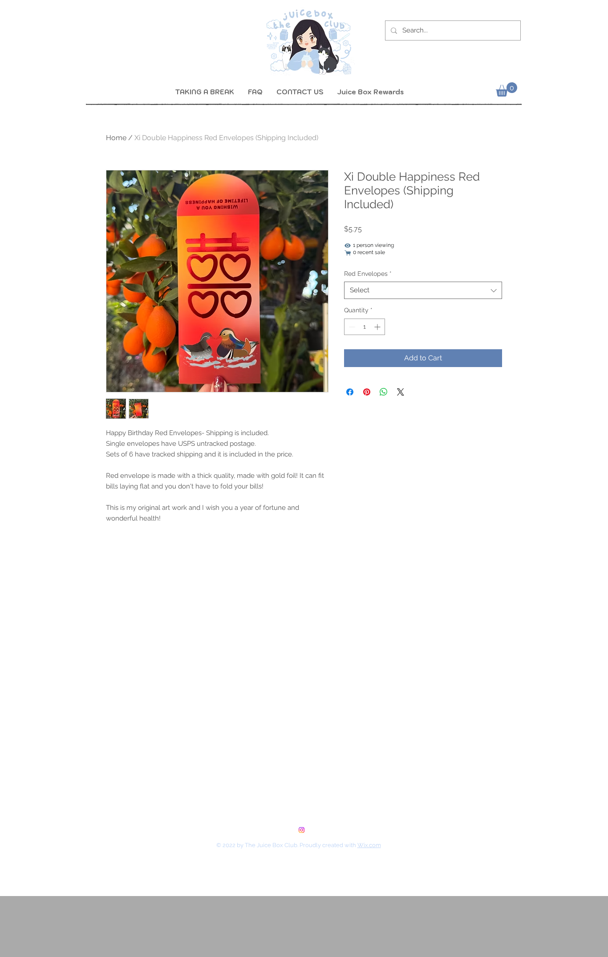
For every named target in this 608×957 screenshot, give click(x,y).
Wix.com (369, 845)
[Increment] (378, 327)
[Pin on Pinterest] (366, 392)
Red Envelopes (368, 273)
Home (116, 137)
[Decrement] (351, 327)
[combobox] (423, 290)
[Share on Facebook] (350, 392)
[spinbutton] (365, 327)
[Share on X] (400, 392)
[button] (506, 89)
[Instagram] (301, 830)
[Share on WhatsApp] (383, 392)
